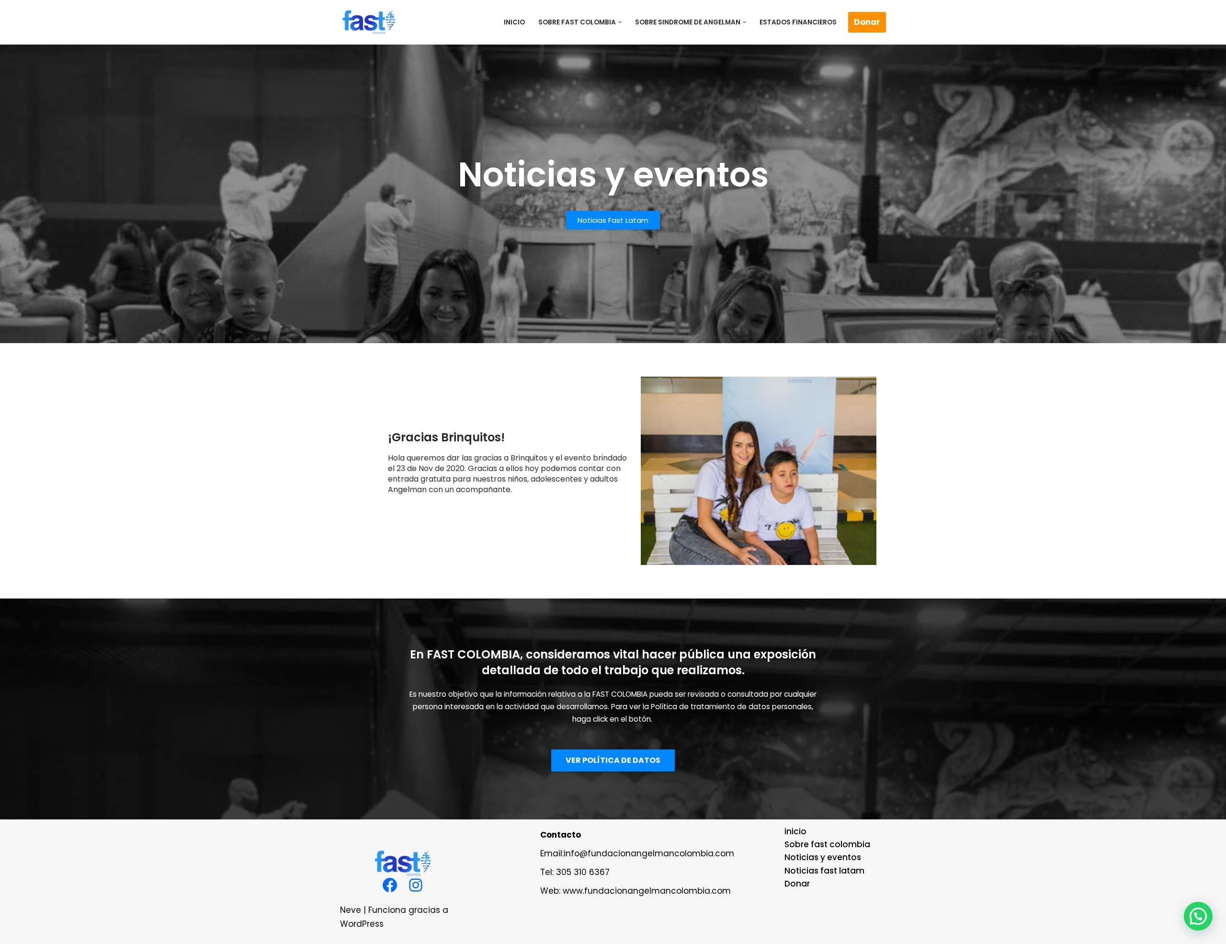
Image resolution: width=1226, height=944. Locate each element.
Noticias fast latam (824, 870)
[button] (620, 22)
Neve (350, 910)
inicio (514, 22)
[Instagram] (415, 885)
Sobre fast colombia (827, 844)
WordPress (362, 924)
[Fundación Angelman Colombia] (368, 22)
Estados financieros (798, 22)
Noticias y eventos (822, 857)
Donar (867, 22)
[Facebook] (389, 885)
